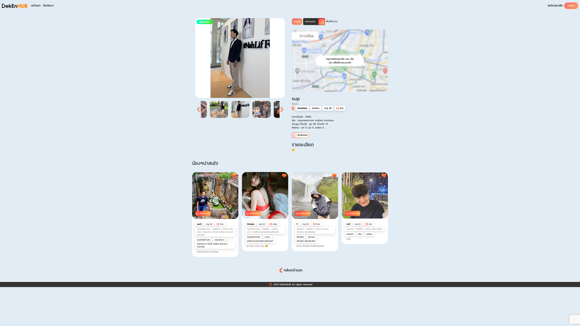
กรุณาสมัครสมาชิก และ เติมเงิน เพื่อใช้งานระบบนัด (340, 60)
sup (296, 98)
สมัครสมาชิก (555, 5)
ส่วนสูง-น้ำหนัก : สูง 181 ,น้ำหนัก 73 (310, 124)
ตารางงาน (310, 21)
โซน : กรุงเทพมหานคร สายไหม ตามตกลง (313, 120)
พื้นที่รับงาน (331, 21)
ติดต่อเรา (48, 5)
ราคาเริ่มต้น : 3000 (301, 116)
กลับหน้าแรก (293, 270)
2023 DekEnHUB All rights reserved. (293, 284)
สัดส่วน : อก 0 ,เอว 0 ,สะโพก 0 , (308, 127)
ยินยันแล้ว (205, 213)
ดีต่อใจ (295, 104)
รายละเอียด (303, 144)
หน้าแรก (36, 5)
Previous (198, 109)
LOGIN (571, 5)
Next (282, 109)
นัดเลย (297, 21)
